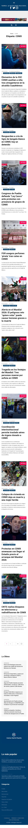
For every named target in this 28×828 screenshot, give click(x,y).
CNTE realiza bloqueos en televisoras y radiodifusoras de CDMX (14, 609)
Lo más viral (13, 305)
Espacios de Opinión (7, 799)
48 (17, 644)
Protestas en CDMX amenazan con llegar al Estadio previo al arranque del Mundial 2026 (13, 554)
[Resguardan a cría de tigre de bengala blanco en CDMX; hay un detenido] (14, 115)
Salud (17, 423)
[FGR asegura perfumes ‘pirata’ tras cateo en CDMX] (14, 232)
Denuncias (4, 805)
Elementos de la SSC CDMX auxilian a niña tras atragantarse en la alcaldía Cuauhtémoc (13, 81)
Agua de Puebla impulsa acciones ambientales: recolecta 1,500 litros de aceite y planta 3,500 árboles (14, 684)
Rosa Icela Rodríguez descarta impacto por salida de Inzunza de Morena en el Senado (13, 666)
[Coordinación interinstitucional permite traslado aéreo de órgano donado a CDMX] (14, 406)
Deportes (4, 797)
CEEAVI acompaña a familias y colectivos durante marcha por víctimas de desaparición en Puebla (14, 712)
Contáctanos (7, 818)
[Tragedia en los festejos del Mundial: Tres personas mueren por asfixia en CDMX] (14, 348)
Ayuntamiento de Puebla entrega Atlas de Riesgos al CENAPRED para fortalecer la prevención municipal (14, 703)
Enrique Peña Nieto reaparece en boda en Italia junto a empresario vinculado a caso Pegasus (13, 693)
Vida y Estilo (5, 802)
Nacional (13, 73)
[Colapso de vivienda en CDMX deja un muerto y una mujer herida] (14, 473)
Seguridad (18, 73)
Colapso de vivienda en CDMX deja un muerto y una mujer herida (13, 497)
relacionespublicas (15, 71)
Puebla (12, 189)
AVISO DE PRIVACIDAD (14, 820)
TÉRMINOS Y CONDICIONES (17, 818)
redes (12, 130)
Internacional (5, 794)
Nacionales (4, 791)
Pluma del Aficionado (7, 810)
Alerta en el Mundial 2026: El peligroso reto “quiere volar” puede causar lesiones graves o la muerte (14, 315)
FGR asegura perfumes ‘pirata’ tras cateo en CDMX (13, 256)
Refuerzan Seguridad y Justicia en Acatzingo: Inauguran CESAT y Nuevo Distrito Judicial (13, 675)
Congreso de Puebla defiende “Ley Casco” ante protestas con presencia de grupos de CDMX (13, 199)
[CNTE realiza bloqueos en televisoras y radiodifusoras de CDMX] (14, 586)
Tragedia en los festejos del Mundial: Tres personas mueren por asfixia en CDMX (14, 374)
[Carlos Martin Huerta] (14, 737)
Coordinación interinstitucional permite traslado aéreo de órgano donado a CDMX (13, 432)
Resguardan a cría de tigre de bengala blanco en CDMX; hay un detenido (13, 140)
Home (11, 33)
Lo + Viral (4, 807)
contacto (13, 421)
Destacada (6, 73)
